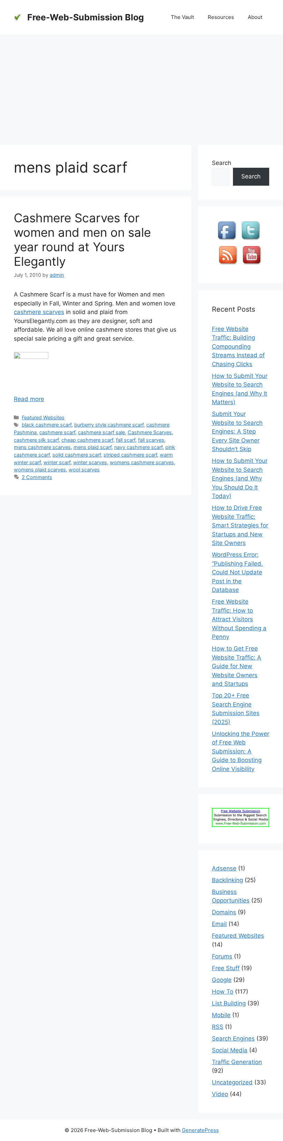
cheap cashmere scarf (87, 440)
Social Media (229, 1050)
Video (220, 1094)
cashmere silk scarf (36, 440)
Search (221, 162)
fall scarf (125, 440)
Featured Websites (43, 417)
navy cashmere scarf (138, 447)
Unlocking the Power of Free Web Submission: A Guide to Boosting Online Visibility (240, 751)
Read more (29, 399)
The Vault (182, 17)
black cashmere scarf (46, 425)
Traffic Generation (237, 1062)
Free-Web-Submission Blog (85, 17)
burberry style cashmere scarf (109, 425)
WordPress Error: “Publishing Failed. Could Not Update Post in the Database (237, 572)
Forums (222, 956)
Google (222, 979)
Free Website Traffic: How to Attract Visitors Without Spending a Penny (239, 619)
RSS (217, 1026)
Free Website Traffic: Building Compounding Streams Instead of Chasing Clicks (238, 346)
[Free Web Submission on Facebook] (228, 240)
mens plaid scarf (92, 447)
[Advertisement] (141, 86)
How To (222, 991)
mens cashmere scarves (42, 447)
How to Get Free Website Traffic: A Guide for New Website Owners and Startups (236, 666)
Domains (224, 912)
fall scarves (151, 440)
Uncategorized (232, 1082)
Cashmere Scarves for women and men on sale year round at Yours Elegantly (82, 240)
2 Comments (37, 477)
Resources (221, 17)
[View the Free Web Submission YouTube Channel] (253, 264)
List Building (229, 1003)
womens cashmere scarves (142, 462)
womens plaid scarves (40, 469)
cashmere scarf (57, 432)
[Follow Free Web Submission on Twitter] (252, 240)
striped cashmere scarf (130, 455)
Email (219, 923)
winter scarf (56, 462)
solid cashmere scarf (76, 455)
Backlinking (227, 880)
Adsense (224, 868)
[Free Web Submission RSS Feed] (229, 264)
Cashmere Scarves (150, 432)
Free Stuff (226, 968)
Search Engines (233, 1038)
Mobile (221, 1015)
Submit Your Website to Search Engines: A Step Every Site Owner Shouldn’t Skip (237, 431)
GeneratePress (200, 1130)
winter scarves (90, 462)
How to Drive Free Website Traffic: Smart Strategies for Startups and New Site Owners (240, 525)
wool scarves (84, 469)
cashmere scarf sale (101, 432)
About (255, 17)
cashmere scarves (39, 312)
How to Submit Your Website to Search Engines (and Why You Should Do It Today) (239, 478)
